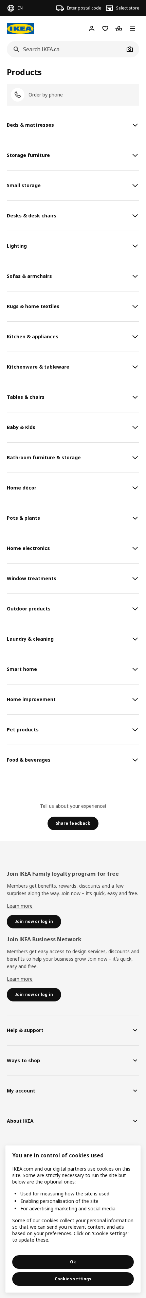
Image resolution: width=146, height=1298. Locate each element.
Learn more (20, 906)
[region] (73, 1219)
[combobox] (65, 49)
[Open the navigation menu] (132, 28)
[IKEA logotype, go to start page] (20, 28)
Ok (73, 1262)
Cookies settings (73, 1279)
